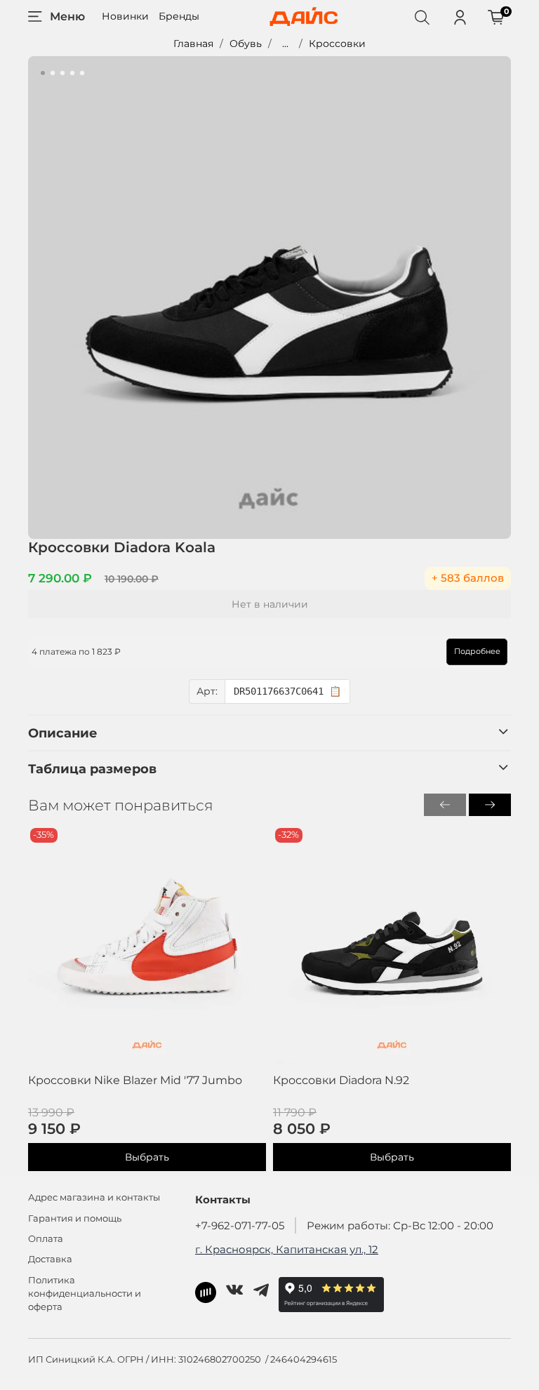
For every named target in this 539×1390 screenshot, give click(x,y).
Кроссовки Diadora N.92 (341, 1080)
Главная (193, 43)
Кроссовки (337, 43)
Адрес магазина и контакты (94, 1197)
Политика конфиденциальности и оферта (84, 1293)
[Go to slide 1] (43, 73)
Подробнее (477, 651)
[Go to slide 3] (62, 73)
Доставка (50, 1259)
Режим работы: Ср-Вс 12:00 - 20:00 (400, 1225)
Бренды (179, 16)
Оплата (45, 1239)
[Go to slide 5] (82, 73)
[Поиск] (422, 17)
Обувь (245, 43)
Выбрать (147, 1157)
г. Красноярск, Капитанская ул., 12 (286, 1249)
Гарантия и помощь (74, 1218)
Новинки (125, 16)
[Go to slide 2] (53, 73)
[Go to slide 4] (72, 73)
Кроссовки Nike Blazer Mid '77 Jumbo (135, 1080)
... (285, 43)
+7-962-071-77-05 (239, 1225)
